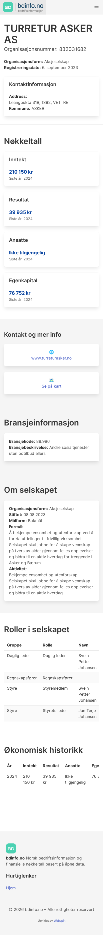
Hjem (11, 887)
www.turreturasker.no (51, 358)
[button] (96, 6)
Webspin (60, 920)
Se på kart (52, 386)
